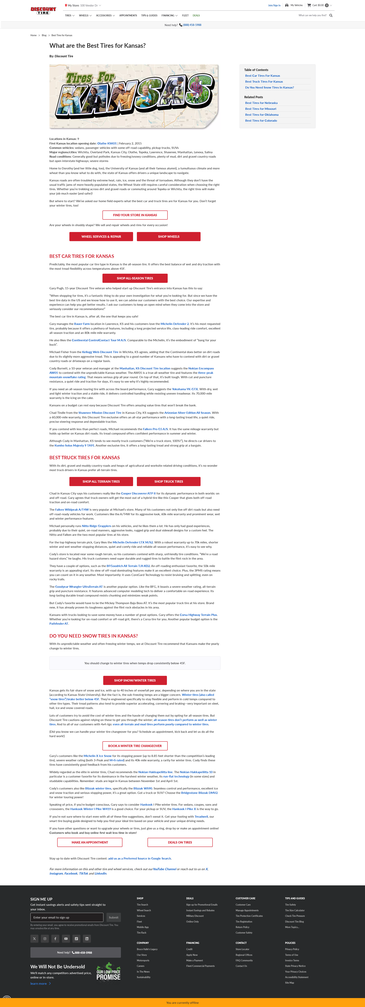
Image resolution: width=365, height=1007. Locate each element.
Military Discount (195, 915)
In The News (143, 971)
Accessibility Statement (296, 977)
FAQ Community (244, 960)
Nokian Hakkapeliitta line (155, 772)
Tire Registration (244, 921)
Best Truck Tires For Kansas (264, 81)
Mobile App (143, 927)
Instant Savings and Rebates (200, 910)
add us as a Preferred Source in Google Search (139, 858)
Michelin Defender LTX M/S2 (133, 542)
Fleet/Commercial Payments (200, 965)
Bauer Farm (82, 323)
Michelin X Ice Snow (98, 755)
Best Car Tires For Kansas (262, 75)
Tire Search (142, 904)
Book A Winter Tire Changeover (135, 746)
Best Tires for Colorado (261, 120)
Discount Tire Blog (294, 921)
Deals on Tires (180, 842)
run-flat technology (176, 776)
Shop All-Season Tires (135, 278)
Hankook (146, 804)
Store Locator (242, 949)
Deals (196, 15)
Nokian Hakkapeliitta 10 (196, 772)
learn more (39, 983)
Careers (140, 965)
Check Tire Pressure (295, 915)
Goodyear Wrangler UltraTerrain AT (79, 586)
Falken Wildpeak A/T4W (72, 509)
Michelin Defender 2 (175, 323)
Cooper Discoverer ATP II (138, 493)
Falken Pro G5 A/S (155, 429)
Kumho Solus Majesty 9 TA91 (74, 445)
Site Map (289, 982)
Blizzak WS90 (142, 788)
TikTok (83, 873)
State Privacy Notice (295, 965)
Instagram (56, 873)
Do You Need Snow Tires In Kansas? (269, 87)
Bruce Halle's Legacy (147, 949)
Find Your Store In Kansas (135, 215)
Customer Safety (244, 932)
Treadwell (201, 816)
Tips (149, 15)
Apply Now (192, 954)
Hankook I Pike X (184, 809)
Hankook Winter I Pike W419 (90, 809)
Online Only (192, 921)
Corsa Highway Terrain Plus (198, 614)
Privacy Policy (292, 949)
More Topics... (292, 927)
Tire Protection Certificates (249, 915)
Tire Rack (141, 932)
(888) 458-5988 (192, 25)
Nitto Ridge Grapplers (96, 526)
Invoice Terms (292, 960)
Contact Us (241, 965)
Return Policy (242, 927)
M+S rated (117, 760)
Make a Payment (194, 960)
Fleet (185, 15)
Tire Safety (290, 904)
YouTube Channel (164, 869)
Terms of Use (291, 954)
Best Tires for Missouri (260, 109)
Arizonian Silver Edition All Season (187, 412)
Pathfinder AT (58, 623)
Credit (189, 949)
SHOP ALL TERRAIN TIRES (101, 481)
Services (141, 915)
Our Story (142, 954)
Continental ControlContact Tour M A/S (99, 340)
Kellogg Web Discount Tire (100, 352)
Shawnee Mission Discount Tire (100, 412)
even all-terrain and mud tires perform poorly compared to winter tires (160, 724)
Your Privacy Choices (295, 971)
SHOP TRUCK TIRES (169, 481)
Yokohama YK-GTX (185, 389)
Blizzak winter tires (98, 788)
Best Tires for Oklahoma (262, 114)
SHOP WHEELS (168, 236)
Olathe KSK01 (107, 143)
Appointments (128, 15)
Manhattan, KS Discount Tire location (145, 368)
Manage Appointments (247, 910)
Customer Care (243, 904)
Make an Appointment (90, 842)
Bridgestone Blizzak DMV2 (199, 792)
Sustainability (143, 977)
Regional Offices (244, 954)
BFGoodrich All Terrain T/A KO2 (128, 566)
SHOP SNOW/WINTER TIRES (135, 680)
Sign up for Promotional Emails (201, 904)
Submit (113, 917)
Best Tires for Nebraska (261, 103)
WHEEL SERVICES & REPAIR (101, 236)
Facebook (70, 873)
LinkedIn (100, 873)
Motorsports (143, 960)
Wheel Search (144, 910)
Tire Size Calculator (295, 910)
